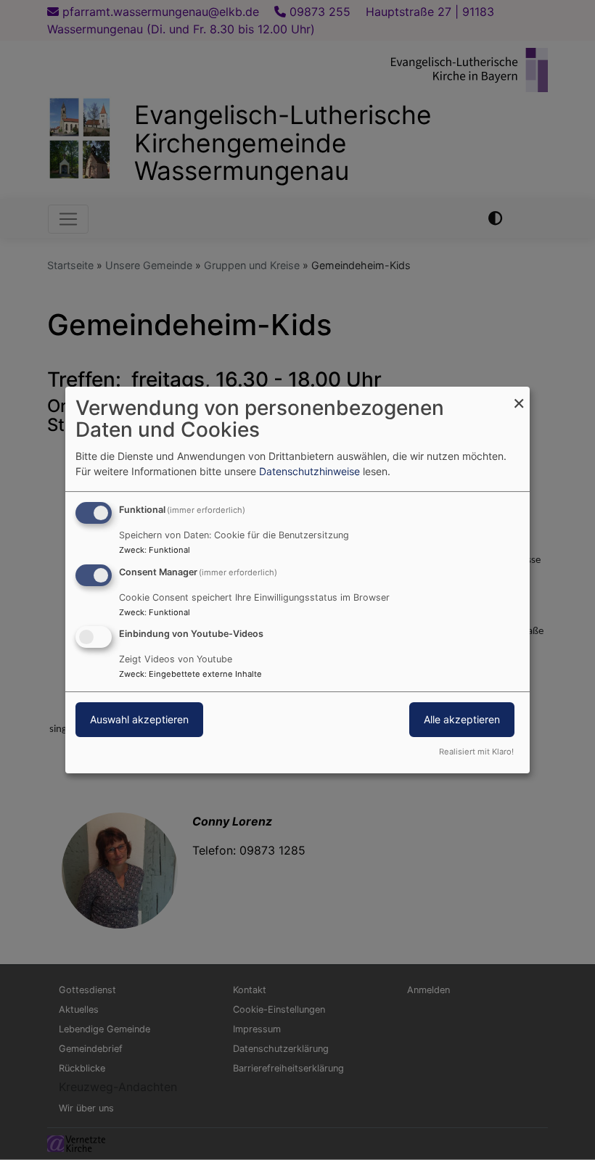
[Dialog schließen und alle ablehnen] (519, 396)
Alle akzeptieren (462, 720)
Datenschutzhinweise (309, 471)
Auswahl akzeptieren (139, 720)
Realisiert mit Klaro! (476, 751)
